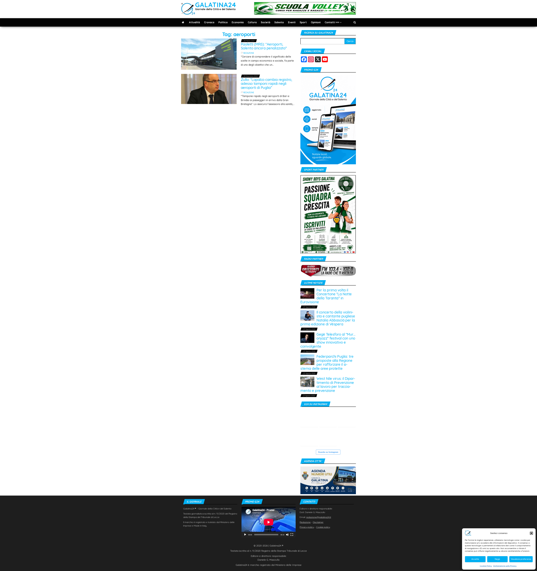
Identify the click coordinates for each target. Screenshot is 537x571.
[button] (531, 533)
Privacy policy (307, 527)
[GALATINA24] (183, 22)
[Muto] (287, 534)
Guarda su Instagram (328, 452)
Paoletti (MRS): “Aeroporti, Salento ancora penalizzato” (264, 46)
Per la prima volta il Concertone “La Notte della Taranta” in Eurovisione (326, 296)
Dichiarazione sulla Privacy (504, 566)
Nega (497, 559)
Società (265, 22)
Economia (238, 22)
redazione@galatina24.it (318, 517)
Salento (279, 22)
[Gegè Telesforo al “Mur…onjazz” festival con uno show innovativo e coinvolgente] (307, 337)
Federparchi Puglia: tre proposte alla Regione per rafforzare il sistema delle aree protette (326, 362)
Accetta (475, 559)
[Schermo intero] (291, 534)
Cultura (252, 22)
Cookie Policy (486, 566)
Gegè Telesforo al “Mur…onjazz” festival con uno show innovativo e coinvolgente (327, 340)
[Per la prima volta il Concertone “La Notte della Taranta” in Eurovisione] (307, 293)
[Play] (245, 534)
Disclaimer (318, 522)
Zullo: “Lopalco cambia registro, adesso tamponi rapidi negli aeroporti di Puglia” (266, 83)
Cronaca (209, 22)
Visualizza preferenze (521, 559)
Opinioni (316, 22)
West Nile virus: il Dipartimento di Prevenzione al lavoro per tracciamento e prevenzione (327, 384)
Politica (223, 22)
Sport (303, 22)
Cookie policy (323, 527)
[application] (269, 522)
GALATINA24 (215, 5)
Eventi (291, 22)
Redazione (248, 53)
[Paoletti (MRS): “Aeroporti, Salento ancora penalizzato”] (209, 53)
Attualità (194, 22)
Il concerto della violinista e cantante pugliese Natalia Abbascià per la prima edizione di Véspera (327, 318)
